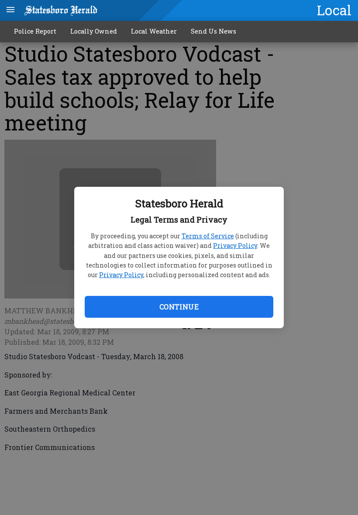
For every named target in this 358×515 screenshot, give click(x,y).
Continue (179, 306)
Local (334, 10)
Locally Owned (93, 31)
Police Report (35, 31)
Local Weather (154, 31)
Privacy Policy (235, 245)
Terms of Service (208, 236)
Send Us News (213, 31)
